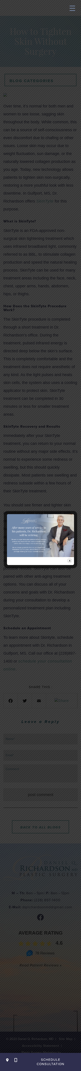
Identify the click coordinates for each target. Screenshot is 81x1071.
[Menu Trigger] (72, 8)
